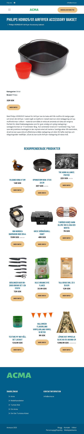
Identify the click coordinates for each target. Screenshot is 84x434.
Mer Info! (13, 107)
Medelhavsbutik (67, 10)
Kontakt (67, 427)
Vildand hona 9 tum (17, 179)
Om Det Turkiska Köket (20, 413)
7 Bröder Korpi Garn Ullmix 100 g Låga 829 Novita (66, 225)
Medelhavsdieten (17, 400)
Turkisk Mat (15, 405)
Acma (13, 396)
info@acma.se (72, 3)
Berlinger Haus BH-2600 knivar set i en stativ (17, 285)
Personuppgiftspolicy (54, 430)
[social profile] (14, 3)
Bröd (18, 91)
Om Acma (14, 409)
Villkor (74, 427)
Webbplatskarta (70, 430)
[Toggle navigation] (9, 10)
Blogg (60, 427)
